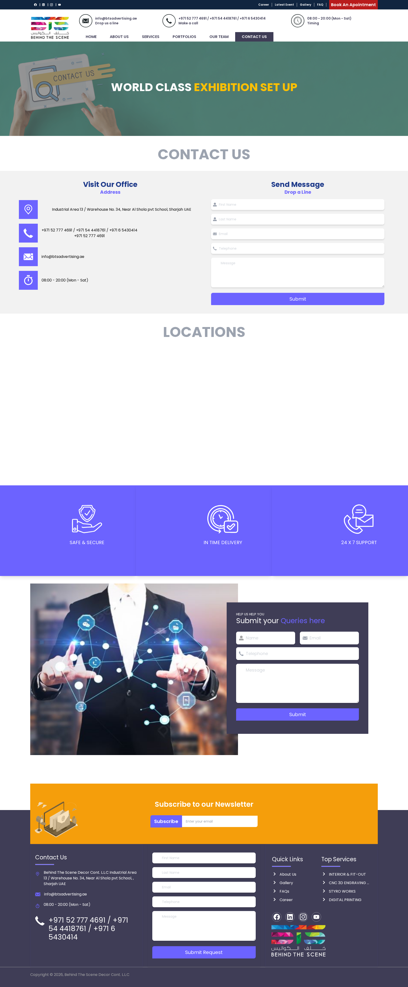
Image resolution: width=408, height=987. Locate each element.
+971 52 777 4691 (89, 236)
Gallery (305, 5)
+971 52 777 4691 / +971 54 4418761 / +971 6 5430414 (222, 18)
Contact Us (254, 36)
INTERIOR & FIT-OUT (347, 874)
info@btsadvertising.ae (63, 256)
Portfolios (184, 36)
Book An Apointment (353, 5)
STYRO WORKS (342, 891)
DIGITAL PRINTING (345, 900)
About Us (119, 36)
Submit (297, 299)
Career (263, 5)
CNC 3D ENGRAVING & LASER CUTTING (350, 883)
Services (150, 36)
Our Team (219, 36)
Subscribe (166, 821)
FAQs (284, 891)
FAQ (320, 5)
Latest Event (284, 5)
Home (91, 36)
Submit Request (204, 952)
